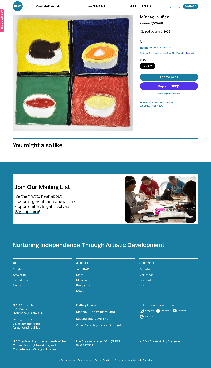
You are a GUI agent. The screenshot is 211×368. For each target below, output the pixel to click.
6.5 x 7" (147, 66)
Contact (145, 280)
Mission (81, 280)
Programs (83, 285)
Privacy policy (85, 360)
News (80, 290)
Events (17, 285)
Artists (17, 269)
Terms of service (103, 360)
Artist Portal (2, 20)
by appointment (110, 325)
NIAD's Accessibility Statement (160, 341)
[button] (95, 6)
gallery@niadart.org (26, 323)
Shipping (144, 48)
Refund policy (68, 360)
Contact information (143, 360)
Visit (142, 285)
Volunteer (146, 274)
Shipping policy (122, 360)
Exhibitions (20, 280)
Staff (79, 274)
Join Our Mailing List (42, 187)
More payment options (169, 94)
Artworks (19, 274)
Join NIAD (82, 269)
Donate (190, 6)
